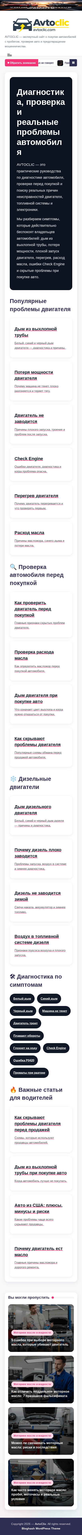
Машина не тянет (54, 1011)
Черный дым (23, 1011)
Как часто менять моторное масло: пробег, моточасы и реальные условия (39, 1494)
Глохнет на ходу (25, 1048)
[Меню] (9, 55)
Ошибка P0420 (23, 1060)
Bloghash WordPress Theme (41, 1528)
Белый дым (22, 998)
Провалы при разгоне (29, 1072)
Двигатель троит (25, 1023)
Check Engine (56, 1048)
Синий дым (49, 998)
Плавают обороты (26, 1035)
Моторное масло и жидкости (32, 1332)
